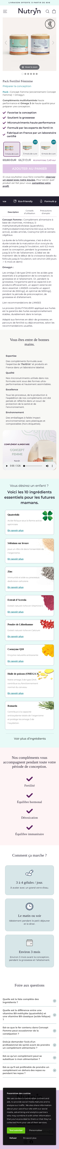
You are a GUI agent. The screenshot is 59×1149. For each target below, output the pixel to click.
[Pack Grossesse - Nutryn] (22, 74)
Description (13, 212)
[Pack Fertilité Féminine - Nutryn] (25, 74)
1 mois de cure (11, 154)
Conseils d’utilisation (29, 211)
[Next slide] (53, 43)
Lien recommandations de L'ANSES (21, 302)
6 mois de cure (49, 153)
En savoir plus (29, 1138)
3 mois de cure (30, 153)
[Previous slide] (6, 43)
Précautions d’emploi (46, 211)
